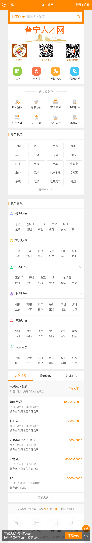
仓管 (29, 357)
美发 (63, 336)
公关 (40, 336)
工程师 (19, 277)
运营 (17, 229)
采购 (51, 304)
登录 (46, 509)
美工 (43, 277)
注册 (55, 509)
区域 (51, 309)
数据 (63, 282)
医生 (40, 331)
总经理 (30, 224)
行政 (40, 250)
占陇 (11, 4)
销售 (17, 304)
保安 (51, 357)
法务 (29, 331)
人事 (29, 250)
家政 (40, 363)
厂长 (43, 224)
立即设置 (73, 388)
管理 (29, 229)
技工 (29, 363)
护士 (51, 331)
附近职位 (72, 375)
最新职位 (46, 375)
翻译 (51, 336)
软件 (17, 282)
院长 (74, 229)
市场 (74, 309)
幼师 (17, 336)
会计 (17, 250)
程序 (51, 282)
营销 (29, 304)
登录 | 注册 (82, 4)
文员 (51, 250)
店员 (74, 363)
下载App (73, 535)
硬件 (29, 282)
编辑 (74, 304)
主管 (54, 224)
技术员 (67, 277)
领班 (51, 363)
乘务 (63, 331)
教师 (29, 336)
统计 (40, 256)
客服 (63, 250)
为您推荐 (20, 375)
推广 (40, 304)
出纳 (51, 256)
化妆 (74, 336)
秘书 (74, 250)
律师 (17, 331)
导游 (74, 331)
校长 (63, 229)
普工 (63, 357)
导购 (63, 363)
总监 (17, 224)
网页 (74, 282)
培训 (29, 256)
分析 (40, 282)
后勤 (17, 357)
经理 (65, 224)
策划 (63, 304)
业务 (17, 309)
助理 (40, 229)
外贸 (29, 309)
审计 (63, 256)
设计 (54, 277)
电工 (17, 363)
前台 (17, 256)
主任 (51, 229)
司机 (40, 357)
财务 (74, 256)
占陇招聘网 (46, 4)
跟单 (40, 309)
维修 (74, 357)
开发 (31, 277)
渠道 (63, 309)
